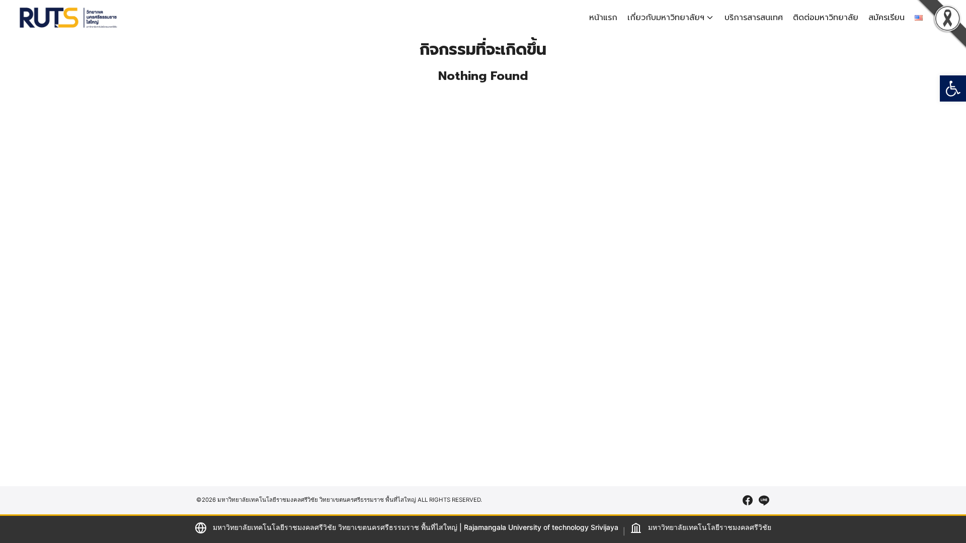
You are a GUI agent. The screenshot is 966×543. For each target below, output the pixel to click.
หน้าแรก (603, 18)
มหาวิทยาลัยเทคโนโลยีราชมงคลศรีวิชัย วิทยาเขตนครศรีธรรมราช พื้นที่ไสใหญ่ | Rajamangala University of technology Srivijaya (415, 527)
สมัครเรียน (886, 18)
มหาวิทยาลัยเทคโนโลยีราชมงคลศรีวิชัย (709, 527)
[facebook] (748, 500)
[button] (953, 88)
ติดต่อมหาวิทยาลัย (825, 18)
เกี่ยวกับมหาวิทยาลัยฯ (665, 18)
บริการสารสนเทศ (754, 18)
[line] (764, 500)
